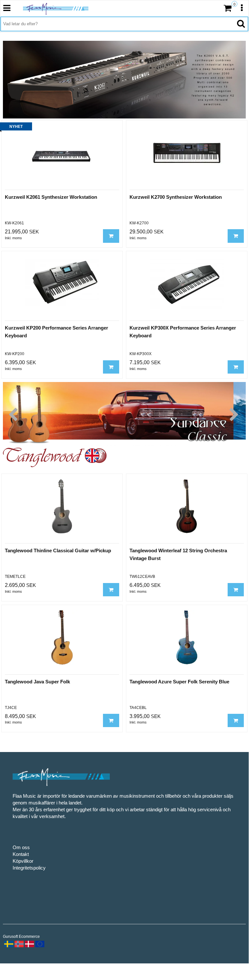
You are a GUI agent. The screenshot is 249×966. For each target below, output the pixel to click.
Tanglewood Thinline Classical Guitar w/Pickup (58, 550)
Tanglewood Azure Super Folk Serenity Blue (179, 681)
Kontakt (21, 854)
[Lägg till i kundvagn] (111, 235)
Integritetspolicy (29, 868)
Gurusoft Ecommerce (21, 936)
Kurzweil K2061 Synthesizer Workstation (51, 197)
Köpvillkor (23, 861)
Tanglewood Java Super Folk (37, 681)
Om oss (21, 847)
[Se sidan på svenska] (8, 943)
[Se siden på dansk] (28, 943)
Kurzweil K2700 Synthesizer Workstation (176, 197)
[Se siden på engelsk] (39, 943)
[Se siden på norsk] (18, 943)
